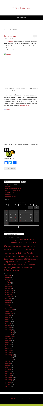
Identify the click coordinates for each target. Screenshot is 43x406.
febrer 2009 (8, 373)
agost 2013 (8, 275)
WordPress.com (33, 399)
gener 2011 (8, 329)
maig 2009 (8, 367)
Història (28, 256)
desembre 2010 (9, 331)
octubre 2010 (9, 335)
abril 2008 (8, 386)
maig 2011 (8, 321)
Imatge (17, 259)
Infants (21, 259)
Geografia (21, 256)
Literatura (34, 259)
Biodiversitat (22, 243)
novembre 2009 (9, 356)
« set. (5, 227)
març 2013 (8, 285)
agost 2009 (8, 361)
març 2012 (8, 306)
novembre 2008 (9, 379)
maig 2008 (8, 385)
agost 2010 (8, 338)
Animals (12, 240)
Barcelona (14, 243)
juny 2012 (8, 302)
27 (21, 220)
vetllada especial (24, 105)
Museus (14, 264)
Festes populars (10, 256)
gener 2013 (8, 288)
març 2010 (8, 348)
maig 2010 (8, 344)
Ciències (17, 247)
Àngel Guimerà (9, 192)
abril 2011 (8, 323)
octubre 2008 (9, 381)
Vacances (15, 270)
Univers (9, 270)
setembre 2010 (9, 336)
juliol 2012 (8, 300)
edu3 (11, 38)
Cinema (9, 246)
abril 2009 (8, 369)
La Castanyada (10, 36)
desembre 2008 (9, 377)
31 (6, 223)
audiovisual (7, 243)
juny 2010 (8, 342)
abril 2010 (8, 346)
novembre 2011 (9, 310)
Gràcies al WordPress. (12, 399)
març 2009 (8, 371)
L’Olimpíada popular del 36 (12, 190)
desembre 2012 (9, 290)
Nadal (26, 265)
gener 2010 (8, 352)
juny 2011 (8, 319)
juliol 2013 (8, 277)
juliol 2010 (8, 340)
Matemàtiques (23, 262)
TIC (5, 270)
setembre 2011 (9, 313)
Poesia (17, 268)
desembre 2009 (9, 354)
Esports (14, 253)
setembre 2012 (9, 296)
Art (21, 240)
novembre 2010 (9, 333)
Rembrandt (8, 194)
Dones (6, 253)
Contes (28, 250)
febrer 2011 (8, 327)
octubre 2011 (8, 311)
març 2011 (8, 325)
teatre (22, 267)
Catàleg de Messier (10, 196)
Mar (18, 261)
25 (11, 220)
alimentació (7, 240)
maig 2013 (8, 281)
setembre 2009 (9, 360)
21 (25, 217)
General (13, 168)
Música (20, 264)
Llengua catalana (10, 262)
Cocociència (8, 186)
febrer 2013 (8, 287)
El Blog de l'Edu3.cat (21, 8)
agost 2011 (8, 315)
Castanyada (9, 41)
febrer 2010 (8, 350)
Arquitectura (17, 240)
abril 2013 (8, 283)
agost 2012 (8, 298)
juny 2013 (8, 279)
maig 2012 (8, 304)
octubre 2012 (9, 294)
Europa (24, 253)
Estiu (19, 252)
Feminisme (31, 253)
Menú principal (21, 17)
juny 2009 (8, 365)
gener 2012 (8, 308)
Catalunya (31, 242)
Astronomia (28, 239)
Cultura (34, 250)
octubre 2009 (9, 358)
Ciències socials (19, 250)
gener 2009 (8, 375)
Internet (27, 259)
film (17, 256)
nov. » (37, 227)
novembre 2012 (9, 292)
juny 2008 (8, 383)
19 (15, 217)
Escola (9, 253)
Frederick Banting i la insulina (13, 188)
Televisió (34, 267)
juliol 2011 (8, 317)
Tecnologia (28, 267)
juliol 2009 (8, 363)
